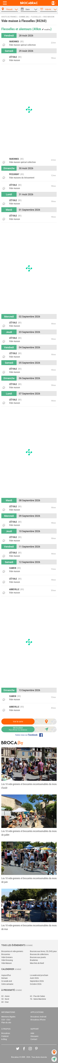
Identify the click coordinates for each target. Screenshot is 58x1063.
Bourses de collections (39, 954)
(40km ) (42, 28)
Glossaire (34, 1036)
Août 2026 (34, 978)
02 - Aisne (5, 996)
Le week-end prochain (39, 975)
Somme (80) (24, 17)
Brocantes (5, 954)
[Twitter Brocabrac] (20, 1051)
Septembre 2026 (37, 981)
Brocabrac (5, 1033)
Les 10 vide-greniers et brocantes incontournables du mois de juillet (29, 832)
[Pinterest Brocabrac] (38, 1051)
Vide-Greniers (7, 957)
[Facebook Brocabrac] (26, 1051)
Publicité (4, 1036)
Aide (32, 1033)
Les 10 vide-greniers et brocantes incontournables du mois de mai (29, 927)
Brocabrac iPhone (37, 1019)
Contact (33, 1039)
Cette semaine (7, 984)
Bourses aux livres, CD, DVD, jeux (43, 951)
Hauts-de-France (9, 17)
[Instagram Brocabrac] (32, 1051)
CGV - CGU (5, 1019)
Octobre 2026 (35, 984)
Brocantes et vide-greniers (12, 951)
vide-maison (48, 17)
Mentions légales (8, 1016)
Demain (4, 978)
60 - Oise (4, 1002)
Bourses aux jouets (38, 957)
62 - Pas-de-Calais (37, 996)
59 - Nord (5, 999)
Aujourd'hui (6, 975)
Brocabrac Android (38, 1016)
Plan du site (6, 1022)
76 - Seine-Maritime (38, 999)
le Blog (4, 1039)
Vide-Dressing (7, 960)
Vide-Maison (6, 963)
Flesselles (36, 17)
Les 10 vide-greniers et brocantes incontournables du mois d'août (29, 785)
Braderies (34, 960)
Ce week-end (6, 981)
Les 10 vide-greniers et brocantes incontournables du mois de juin (29, 880)
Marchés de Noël (37, 963)
